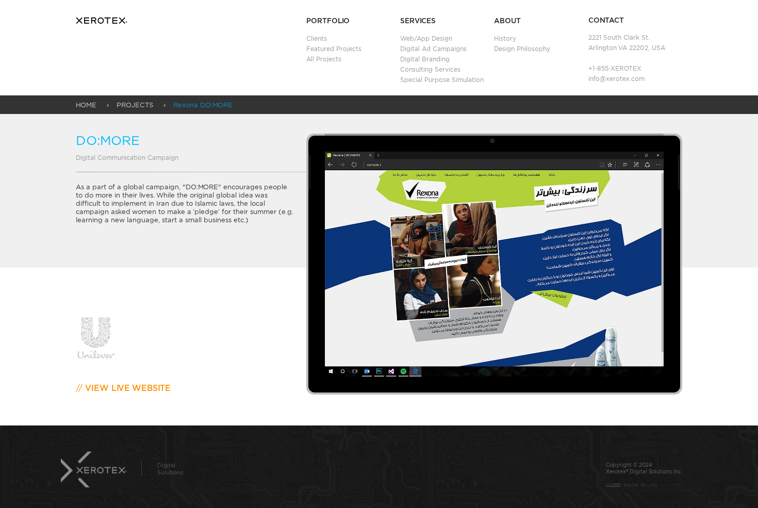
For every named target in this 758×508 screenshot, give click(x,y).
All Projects (323, 59)
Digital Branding (425, 59)
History (505, 38)
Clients (316, 38)
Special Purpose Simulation (442, 80)
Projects (135, 105)
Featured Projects (333, 49)
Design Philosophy (522, 49)
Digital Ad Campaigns (433, 49)
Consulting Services (430, 69)
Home (86, 105)
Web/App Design (426, 38)
